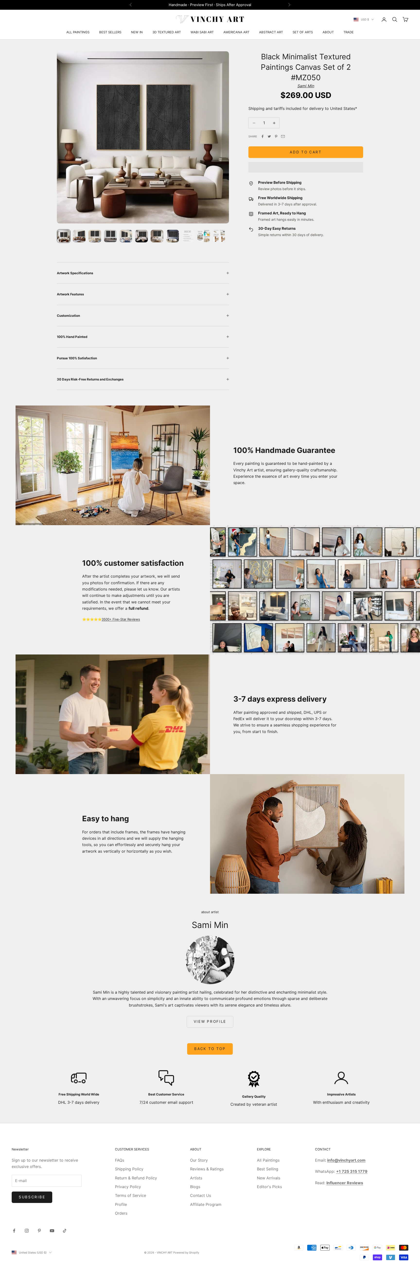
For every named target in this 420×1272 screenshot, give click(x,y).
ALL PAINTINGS (77, 32)
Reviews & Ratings (207, 1168)
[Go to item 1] (63, 236)
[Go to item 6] (141, 236)
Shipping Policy (129, 1168)
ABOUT (328, 32)
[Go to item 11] (219, 236)
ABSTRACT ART (271, 32)
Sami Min (306, 85)
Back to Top (210, 1048)
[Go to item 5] (126, 236)
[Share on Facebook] (262, 136)
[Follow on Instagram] (26, 1230)
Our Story (199, 1160)
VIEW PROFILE (210, 1021)
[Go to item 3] (95, 236)
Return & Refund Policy (136, 1177)
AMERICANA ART (236, 32)
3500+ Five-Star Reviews (121, 619)
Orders (121, 1213)
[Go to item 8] (172, 236)
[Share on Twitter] (269, 136)
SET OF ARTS (303, 32)
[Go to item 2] (79, 236)
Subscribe (32, 1197)
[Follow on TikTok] (64, 1230)
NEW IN (137, 32)
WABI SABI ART (202, 32)
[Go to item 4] (110, 236)
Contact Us (200, 1195)
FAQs (119, 1160)
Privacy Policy (128, 1186)
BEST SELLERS (110, 32)
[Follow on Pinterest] (39, 1230)
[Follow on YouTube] (52, 1230)
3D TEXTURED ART (166, 32)
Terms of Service (130, 1195)
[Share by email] (283, 136)
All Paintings (268, 1160)
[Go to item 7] (157, 236)
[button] (305, 167)
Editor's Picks (269, 1186)
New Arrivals (268, 1177)
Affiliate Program (205, 1204)
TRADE (348, 32)
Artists (196, 1177)
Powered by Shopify (186, 1252)
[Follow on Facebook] (14, 1230)
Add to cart (306, 152)
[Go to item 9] (188, 236)
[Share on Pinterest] (276, 136)
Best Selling (267, 1168)
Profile (121, 1204)
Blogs (195, 1186)
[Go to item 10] (203, 236)
